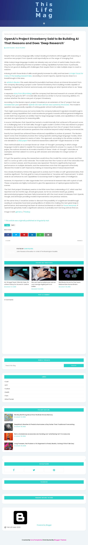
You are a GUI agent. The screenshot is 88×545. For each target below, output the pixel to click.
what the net (9, 399)
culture (7, 389)
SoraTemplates (36, 540)
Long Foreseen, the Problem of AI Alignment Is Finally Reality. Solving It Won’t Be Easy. (44, 444)
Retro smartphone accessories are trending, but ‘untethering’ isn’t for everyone (42, 434)
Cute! (6, 382)
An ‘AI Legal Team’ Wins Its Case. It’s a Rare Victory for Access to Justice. (16, 283)
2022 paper (22, 140)
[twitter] (34, 470)
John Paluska (10, 48)
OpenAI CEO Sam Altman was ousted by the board (48, 105)
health (7, 392)
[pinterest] (54, 470)
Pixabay (27, 212)
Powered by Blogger (44, 525)
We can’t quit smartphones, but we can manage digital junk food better (43, 284)
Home (6, 34)
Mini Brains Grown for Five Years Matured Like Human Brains (69, 283)
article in (13, 82)
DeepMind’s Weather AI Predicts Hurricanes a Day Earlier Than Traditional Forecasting (44, 424)
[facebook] (13, 470)
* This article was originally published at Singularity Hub (26, 220)
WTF (6, 385)
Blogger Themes (60, 540)
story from (22, 93)
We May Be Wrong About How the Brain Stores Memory (33, 415)
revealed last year (11, 105)
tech (10, 34)
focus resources (70, 205)
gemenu (19, 212)
